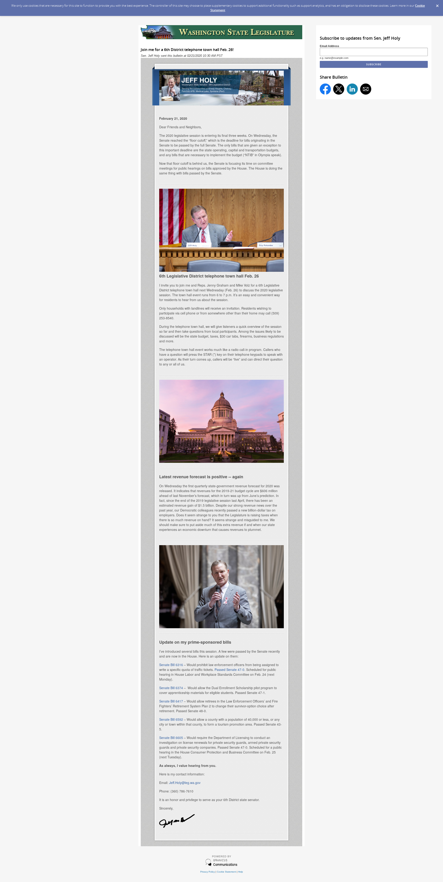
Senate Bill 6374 (171, 687)
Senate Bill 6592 (171, 719)
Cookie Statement (226, 871)
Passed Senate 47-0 (229, 669)
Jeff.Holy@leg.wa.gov (185, 782)
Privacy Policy (207, 871)
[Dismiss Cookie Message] (437, 4)
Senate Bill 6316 (171, 664)
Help (240, 871)
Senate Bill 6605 (171, 737)
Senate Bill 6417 (171, 701)
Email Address (329, 46)
